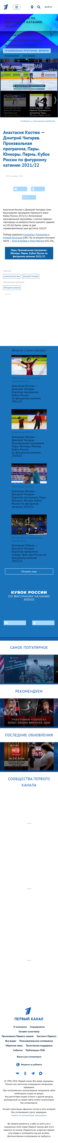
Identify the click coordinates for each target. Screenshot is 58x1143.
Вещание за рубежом (31, 1064)
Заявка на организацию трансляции (28, 1115)
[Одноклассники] (38, 189)
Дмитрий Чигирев (30, 276)
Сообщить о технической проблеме (37, 121)
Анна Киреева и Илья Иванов (28, 240)
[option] (15, 107)
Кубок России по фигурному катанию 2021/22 (23, 22)
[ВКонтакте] (20, 189)
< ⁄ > (26, 197)
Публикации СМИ (35, 1050)
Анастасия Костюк (11, 276)
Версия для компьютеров (29, 1057)
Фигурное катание (12, 287)
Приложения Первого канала (18, 1036)
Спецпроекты (37, 1026)
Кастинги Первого (46, 1036)
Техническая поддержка (39, 1045)
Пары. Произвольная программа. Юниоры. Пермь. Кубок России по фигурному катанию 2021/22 (29, 253)
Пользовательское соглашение (36, 1040)
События (18, 1050)
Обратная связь (14, 1045)
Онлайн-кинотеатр (29, 1031)
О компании (20, 1026)
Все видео (10, 1040)
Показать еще (29, 571)
